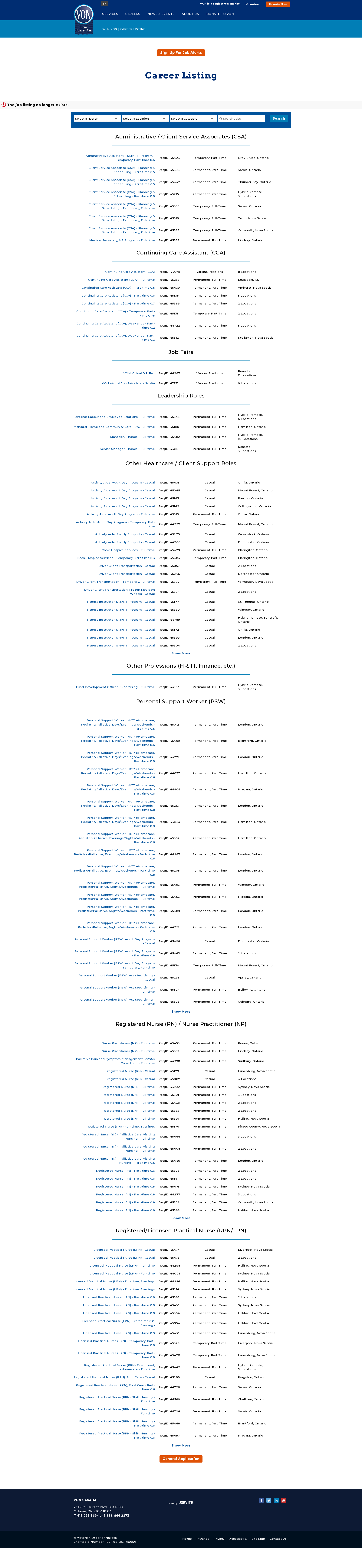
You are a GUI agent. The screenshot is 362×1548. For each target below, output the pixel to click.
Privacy (218, 1538)
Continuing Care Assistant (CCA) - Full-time (121, 279)
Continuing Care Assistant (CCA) (130, 272)
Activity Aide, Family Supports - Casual (125, 534)
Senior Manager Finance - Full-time (127, 449)
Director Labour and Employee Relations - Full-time (114, 417)
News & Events (161, 14)
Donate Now (278, 4)
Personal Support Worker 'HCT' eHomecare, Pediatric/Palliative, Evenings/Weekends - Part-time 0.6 (114, 854)
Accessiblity (238, 1538)
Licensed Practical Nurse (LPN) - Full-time (122, 1265)
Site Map (258, 1538)
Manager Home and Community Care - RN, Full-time (114, 427)
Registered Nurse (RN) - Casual (131, 1071)
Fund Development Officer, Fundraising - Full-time (115, 687)
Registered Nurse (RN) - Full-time (129, 1087)
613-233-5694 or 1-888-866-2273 (103, 1515)
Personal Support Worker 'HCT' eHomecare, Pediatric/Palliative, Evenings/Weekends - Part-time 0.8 (114, 870)
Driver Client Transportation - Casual (126, 566)
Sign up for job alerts (181, 53)
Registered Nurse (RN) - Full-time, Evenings (121, 1126)
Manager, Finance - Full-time (132, 437)
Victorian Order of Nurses (97, 1538)
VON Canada (85, 1500)
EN (105, 3)
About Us (190, 14)
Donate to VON (220, 14)
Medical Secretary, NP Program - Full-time (122, 240)
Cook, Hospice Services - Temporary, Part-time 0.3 (116, 558)
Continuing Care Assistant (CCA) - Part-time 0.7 (118, 303)
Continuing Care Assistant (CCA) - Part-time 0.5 (118, 287)
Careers (132, 14)
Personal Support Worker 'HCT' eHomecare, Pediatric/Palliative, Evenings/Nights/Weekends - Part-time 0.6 (116, 838)
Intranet (202, 1538)
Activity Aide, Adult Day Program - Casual (123, 482)
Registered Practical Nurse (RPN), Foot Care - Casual (114, 1377)
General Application (181, 1459)
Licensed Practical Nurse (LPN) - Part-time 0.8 (119, 1297)
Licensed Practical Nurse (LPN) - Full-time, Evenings (114, 1281)
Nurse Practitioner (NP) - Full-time (128, 1043)
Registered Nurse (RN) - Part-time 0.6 (125, 1170)
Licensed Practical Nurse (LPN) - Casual (124, 1249)
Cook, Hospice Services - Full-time (128, 550)
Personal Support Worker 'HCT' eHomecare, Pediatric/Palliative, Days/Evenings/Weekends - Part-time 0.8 (118, 806)
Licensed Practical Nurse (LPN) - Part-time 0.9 (119, 1333)
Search (279, 118)
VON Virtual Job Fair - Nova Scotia (128, 383)
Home (187, 1538)
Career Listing (133, 29)
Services (110, 14)
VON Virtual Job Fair (139, 373)
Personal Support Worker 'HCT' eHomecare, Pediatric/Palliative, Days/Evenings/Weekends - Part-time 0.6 (118, 741)
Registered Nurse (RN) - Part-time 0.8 (125, 1186)
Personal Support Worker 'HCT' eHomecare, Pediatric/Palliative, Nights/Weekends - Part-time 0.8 (116, 927)
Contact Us (278, 1538)
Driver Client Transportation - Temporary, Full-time (115, 581)
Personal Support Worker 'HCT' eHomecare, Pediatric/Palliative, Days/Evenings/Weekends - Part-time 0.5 (118, 724)
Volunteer (253, 4)
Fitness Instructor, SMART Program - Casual (121, 601)
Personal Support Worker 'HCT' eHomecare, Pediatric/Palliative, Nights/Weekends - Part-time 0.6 (116, 911)
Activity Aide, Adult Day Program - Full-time (121, 514)
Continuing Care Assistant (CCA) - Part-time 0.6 (118, 295)
